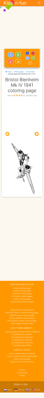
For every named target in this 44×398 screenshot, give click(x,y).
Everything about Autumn (22, 340)
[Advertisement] (22, 23)
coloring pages (19, 72)
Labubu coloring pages (22, 291)
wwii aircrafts (30, 72)
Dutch (9, 390)
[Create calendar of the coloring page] (18, 54)
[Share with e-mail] (30, 63)
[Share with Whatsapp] (33, 58)
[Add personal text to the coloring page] (10, 54)
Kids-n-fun (15, 3)
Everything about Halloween (22, 337)
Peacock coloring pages (22, 293)
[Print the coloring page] (10, 61)
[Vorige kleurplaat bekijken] (8, 134)
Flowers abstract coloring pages (22, 318)
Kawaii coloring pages (22, 288)
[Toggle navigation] (39, 3)
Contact (22, 370)
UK (30, 390)
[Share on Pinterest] (33, 53)
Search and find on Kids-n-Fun (22, 362)
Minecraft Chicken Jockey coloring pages (22, 312)
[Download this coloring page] (18, 61)
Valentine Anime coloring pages (22, 315)
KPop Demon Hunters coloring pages (22, 321)
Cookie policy (22, 372)
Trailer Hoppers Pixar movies (22, 323)
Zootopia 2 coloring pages (22, 296)
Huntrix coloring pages (22, 299)
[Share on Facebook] (27, 53)
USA (38, 390)
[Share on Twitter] (27, 58)
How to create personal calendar (22, 353)
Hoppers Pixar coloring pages (22, 302)
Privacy (22, 375)
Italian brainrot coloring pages (22, 310)
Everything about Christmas (22, 342)
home (9, 72)
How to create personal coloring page (22, 356)
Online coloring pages (22, 359)
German (21, 390)
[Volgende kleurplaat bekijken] (36, 134)
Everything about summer (22, 334)
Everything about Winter (22, 345)
